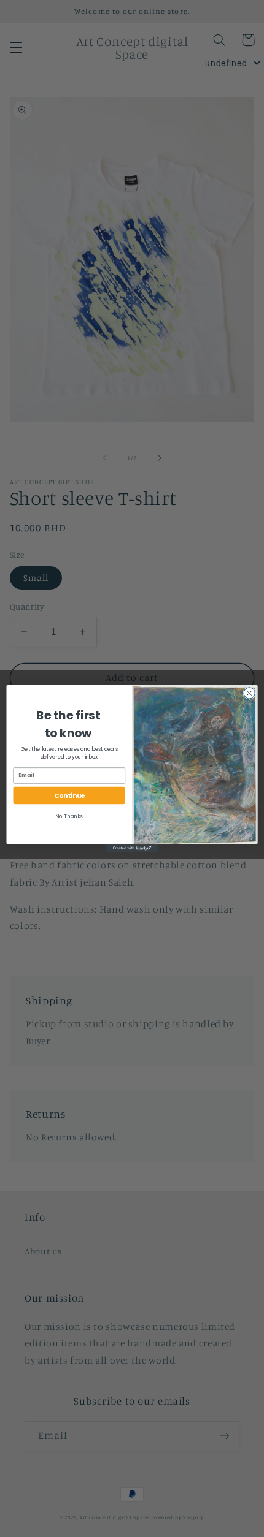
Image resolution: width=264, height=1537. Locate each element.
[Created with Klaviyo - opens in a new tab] (132, 848)
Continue (69, 795)
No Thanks (69, 816)
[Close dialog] (249, 693)
